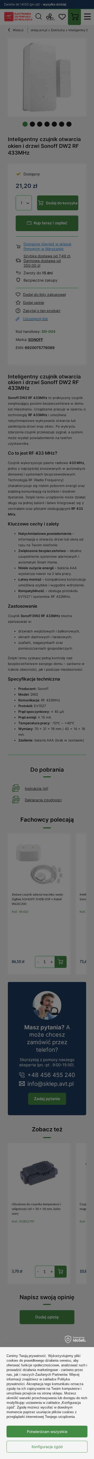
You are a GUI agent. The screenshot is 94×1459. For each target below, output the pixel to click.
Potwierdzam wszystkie (47, 1431)
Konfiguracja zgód (47, 1446)
